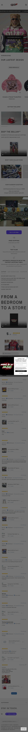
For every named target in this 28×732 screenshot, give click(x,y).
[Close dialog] (27, 358)
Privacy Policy (20, 369)
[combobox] (16, 365)
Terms (21, 369)
